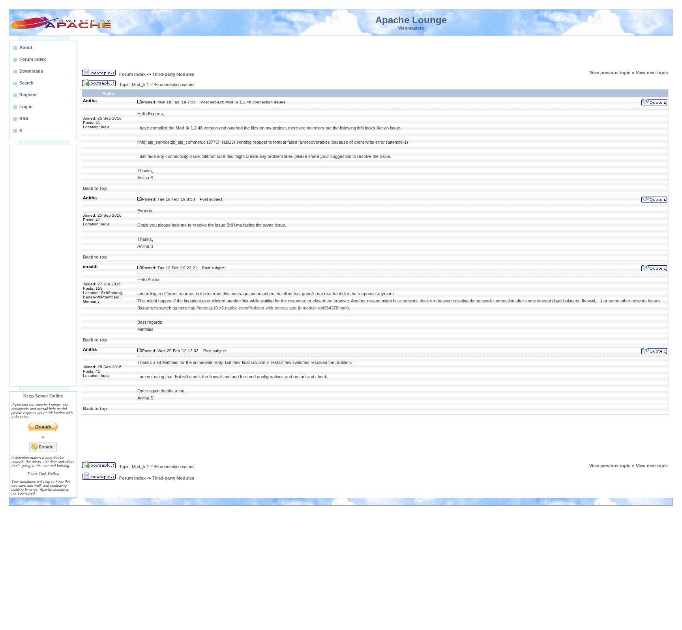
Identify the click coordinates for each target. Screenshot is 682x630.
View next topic (652, 72)
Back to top (95, 188)
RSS (23, 118)
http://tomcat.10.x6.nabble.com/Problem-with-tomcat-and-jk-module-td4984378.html (267, 308)
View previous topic (609, 72)
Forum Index (132, 74)
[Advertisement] (43, 265)
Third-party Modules (173, 74)
